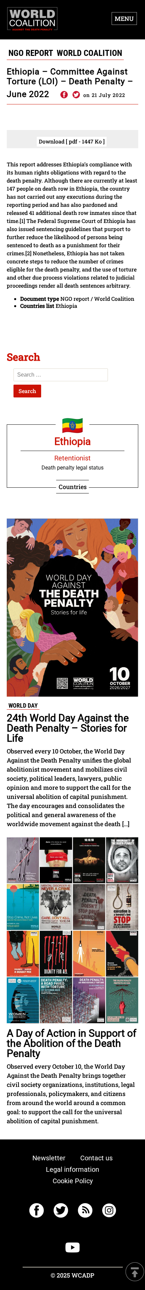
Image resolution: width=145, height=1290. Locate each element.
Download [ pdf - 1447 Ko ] (72, 141)
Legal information (72, 1169)
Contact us (96, 1158)
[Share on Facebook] (63, 95)
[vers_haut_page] (135, 1272)
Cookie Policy (73, 1181)
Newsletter (48, 1158)
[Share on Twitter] (76, 95)
